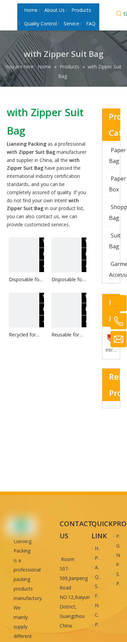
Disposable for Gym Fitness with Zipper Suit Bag (26, 279)
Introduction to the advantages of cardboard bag (111, 350)
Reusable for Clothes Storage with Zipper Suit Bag (68, 334)
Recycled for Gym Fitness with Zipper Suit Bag (26, 334)
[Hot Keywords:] (119, 14)
